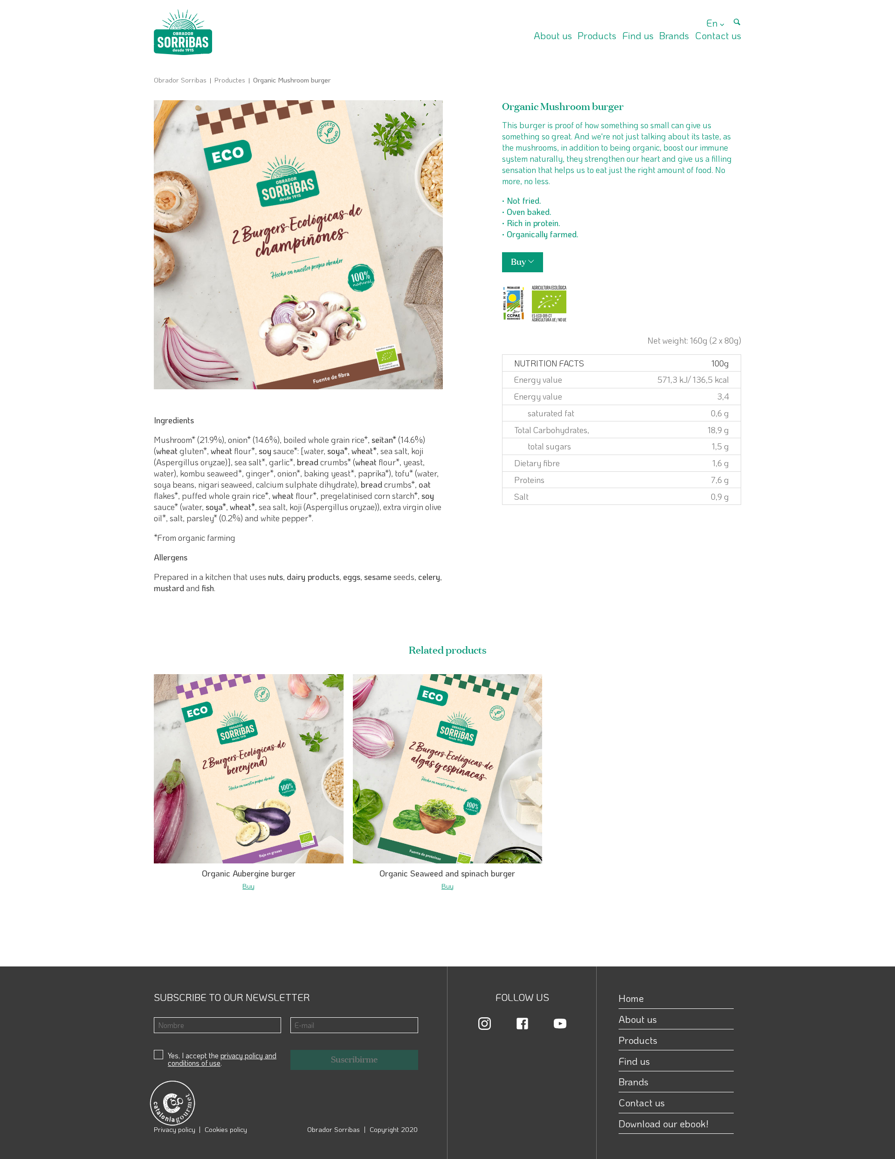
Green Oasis (229, 934)
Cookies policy (226, 1129)
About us (553, 35)
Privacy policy (174, 1129)
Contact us (718, 35)
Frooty (419, 923)
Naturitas (225, 912)
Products (597, 35)
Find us (638, 35)
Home (631, 998)
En (712, 22)
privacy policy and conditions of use (222, 1059)
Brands (674, 35)
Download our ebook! (664, 1123)
